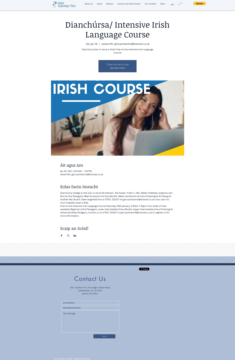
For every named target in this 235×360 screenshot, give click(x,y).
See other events (117, 67)
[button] (182, 3)
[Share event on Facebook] (61, 235)
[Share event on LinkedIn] (75, 235)
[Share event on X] (68, 235)
